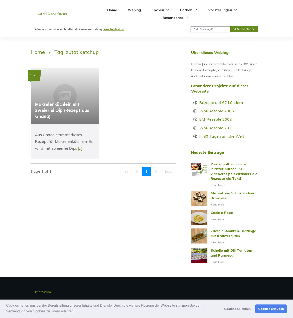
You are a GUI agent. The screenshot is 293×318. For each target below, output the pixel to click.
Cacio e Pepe (224, 217)
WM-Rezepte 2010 (216, 127)
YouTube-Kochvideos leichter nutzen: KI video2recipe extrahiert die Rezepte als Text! (224, 175)
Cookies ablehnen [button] (237, 308)
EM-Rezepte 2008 (215, 119)
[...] (80, 148)
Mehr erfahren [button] (63, 311)
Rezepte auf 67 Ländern (221, 102)
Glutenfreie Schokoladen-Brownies (224, 199)
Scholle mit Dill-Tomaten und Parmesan (224, 256)
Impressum (43, 292)
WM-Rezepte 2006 (216, 110)
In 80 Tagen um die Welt (221, 136)
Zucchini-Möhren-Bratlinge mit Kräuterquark (224, 236)
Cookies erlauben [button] (271, 308)
